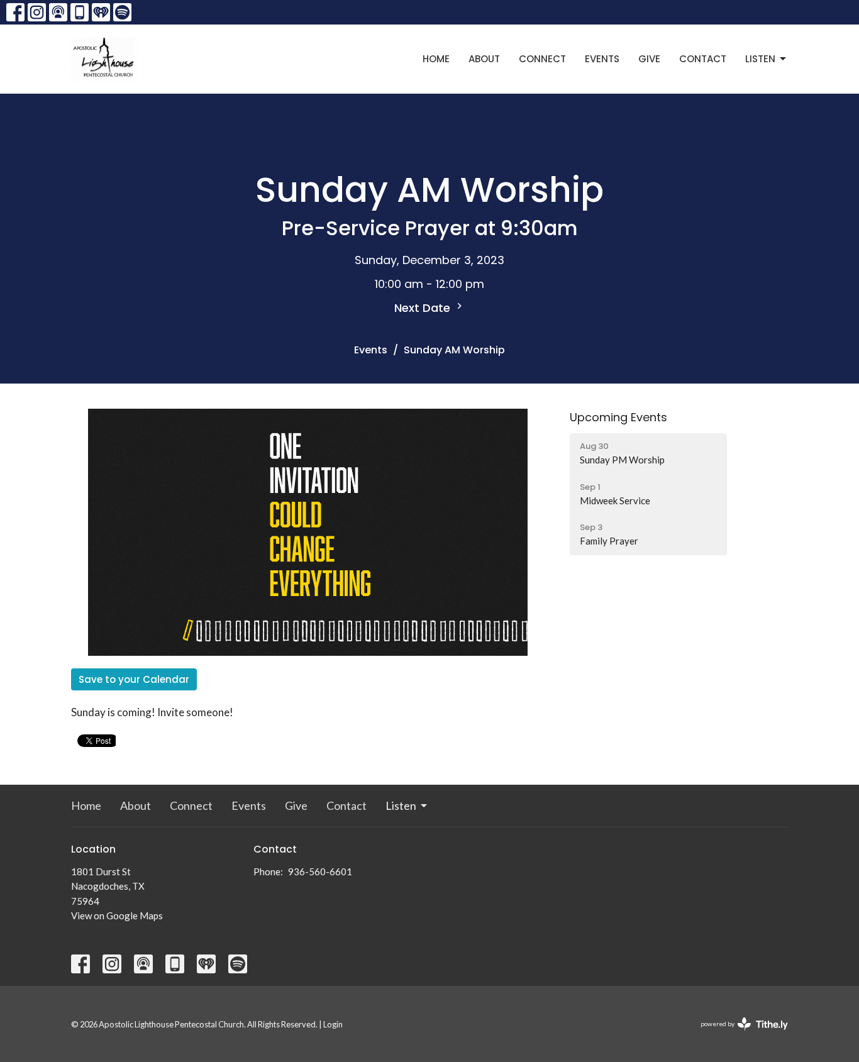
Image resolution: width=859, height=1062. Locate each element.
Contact (702, 58)
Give (649, 58)
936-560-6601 (320, 871)
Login (333, 1024)
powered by (738, 1034)
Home (436, 58)
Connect (542, 58)
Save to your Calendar (134, 679)
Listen (760, 58)
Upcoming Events (618, 417)
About (484, 58)
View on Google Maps (117, 915)
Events (602, 58)
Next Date (423, 308)
